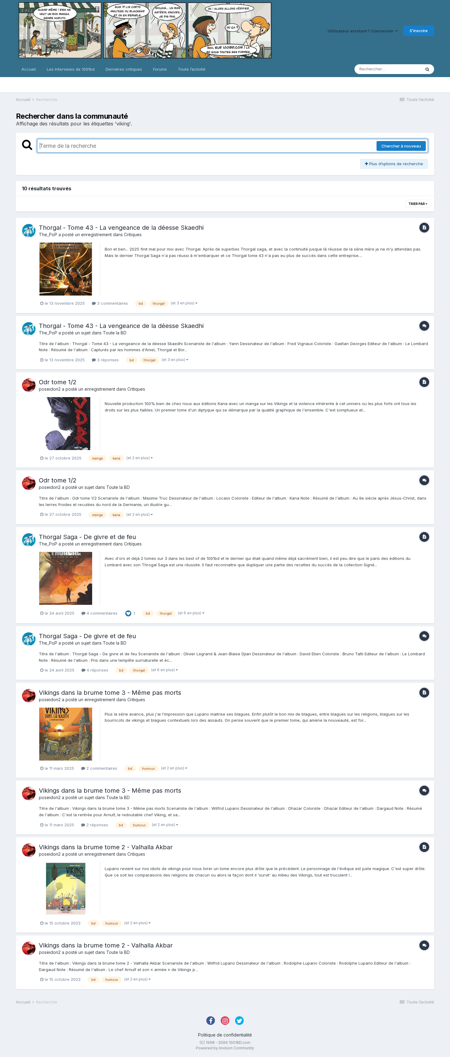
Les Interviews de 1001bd (71, 69)
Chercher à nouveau (401, 145)
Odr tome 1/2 (58, 382)
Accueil (28, 69)
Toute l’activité (191, 69)
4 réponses (96, 670)
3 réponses (107, 359)
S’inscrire (419, 30)
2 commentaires (101, 768)
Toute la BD (114, 332)
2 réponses (96, 824)
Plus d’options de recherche (395, 163)
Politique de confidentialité (225, 1034)
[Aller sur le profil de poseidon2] (29, 385)
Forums (160, 69)
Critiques (133, 234)
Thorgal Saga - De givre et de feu (87, 537)
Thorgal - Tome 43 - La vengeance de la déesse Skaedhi (121, 227)
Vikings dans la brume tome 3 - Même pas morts (110, 692)
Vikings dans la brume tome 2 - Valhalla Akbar (106, 847)
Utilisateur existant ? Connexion (361, 30)
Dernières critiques (124, 69)
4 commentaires (101, 613)
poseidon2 (50, 389)
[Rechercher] (427, 69)
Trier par (417, 204)
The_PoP (48, 234)
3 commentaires (112, 303)
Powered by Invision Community (225, 1048)
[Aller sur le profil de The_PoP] (29, 230)
